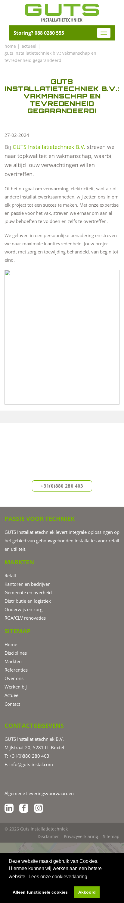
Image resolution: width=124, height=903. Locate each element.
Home (11, 644)
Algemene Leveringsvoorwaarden (39, 793)
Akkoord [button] (87, 892)
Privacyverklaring (81, 836)
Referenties (16, 670)
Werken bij (16, 687)
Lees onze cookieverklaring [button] (58, 876)
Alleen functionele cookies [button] (40, 892)
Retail (10, 575)
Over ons (14, 678)
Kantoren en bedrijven (28, 584)
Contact (12, 704)
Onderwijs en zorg (23, 609)
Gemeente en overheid (28, 592)
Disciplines (16, 653)
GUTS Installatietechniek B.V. (49, 146)
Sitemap (111, 836)
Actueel (12, 695)
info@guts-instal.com (31, 764)
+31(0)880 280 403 (62, 486)
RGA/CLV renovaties (25, 618)
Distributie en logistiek (28, 601)
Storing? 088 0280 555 (39, 33)
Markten (13, 661)
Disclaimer (48, 836)
